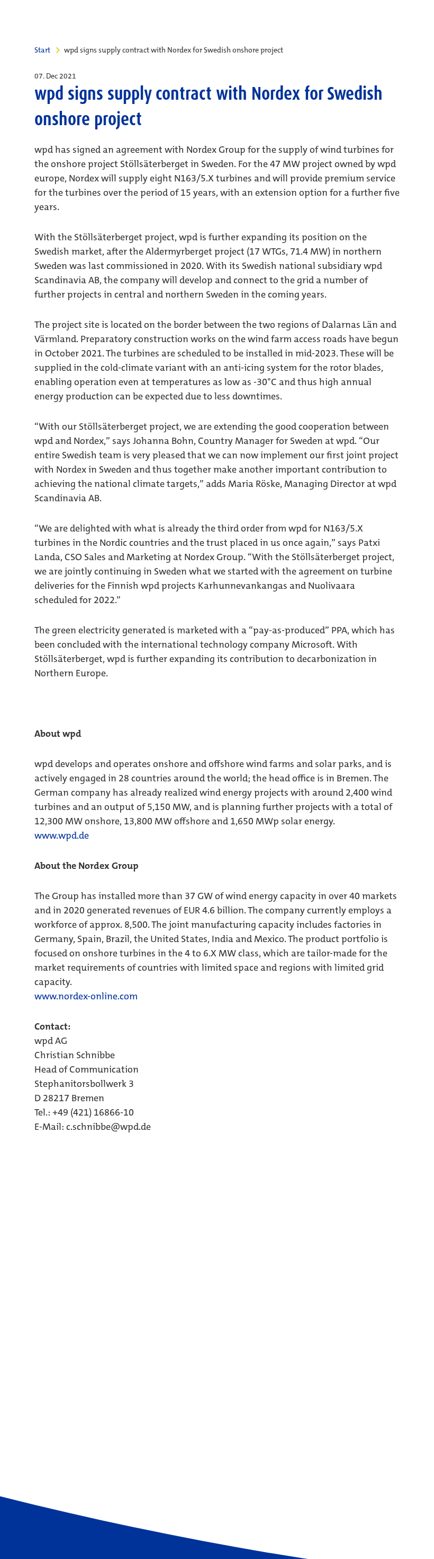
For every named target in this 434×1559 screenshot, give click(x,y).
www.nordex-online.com (86, 996)
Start (42, 50)
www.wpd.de (61, 835)
